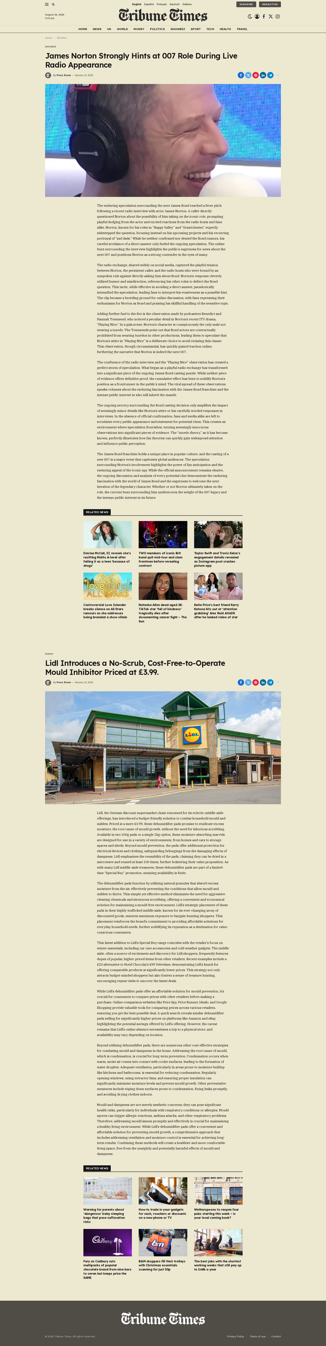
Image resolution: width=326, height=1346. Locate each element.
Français (162, 4)
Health (225, 29)
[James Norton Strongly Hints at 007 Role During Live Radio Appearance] (163, 140)
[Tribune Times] (163, 16)
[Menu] (46, 4)
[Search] (53, 4)
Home (82, 29)
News (97, 29)
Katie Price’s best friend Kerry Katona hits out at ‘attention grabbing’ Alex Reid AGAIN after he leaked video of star (216, 611)
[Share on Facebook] (241, 75)
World (122, 29)
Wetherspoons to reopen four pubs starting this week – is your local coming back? (216, 1214)
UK (109, 29)
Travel (242, 29)
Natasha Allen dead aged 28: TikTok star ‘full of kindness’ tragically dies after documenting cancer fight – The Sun (163, 613)
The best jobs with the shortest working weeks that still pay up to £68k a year (217, 1265)
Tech (210, 29)
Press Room (64, 75)
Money (139, 29)
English (136, 4)
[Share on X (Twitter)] (248, 75)
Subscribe (246, 4)
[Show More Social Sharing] (277, 75)
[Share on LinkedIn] (263, 75)
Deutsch (175, 4)
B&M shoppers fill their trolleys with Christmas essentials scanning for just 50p (162, 1265)
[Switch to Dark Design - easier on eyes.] (250, 16)
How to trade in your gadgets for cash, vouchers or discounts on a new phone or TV (162, 1214)
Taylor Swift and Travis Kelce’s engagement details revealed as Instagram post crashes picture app (217, 559)
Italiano (187, 4)
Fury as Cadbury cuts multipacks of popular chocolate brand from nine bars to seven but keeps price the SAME (107, 1269)
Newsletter (270, 4)
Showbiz (178, 29)
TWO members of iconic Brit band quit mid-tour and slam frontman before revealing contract (160, 559)
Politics (157, 29)
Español (149, 4)
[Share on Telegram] (270, 75)
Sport (196, 29)
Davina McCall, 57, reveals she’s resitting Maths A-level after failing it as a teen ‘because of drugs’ (107, 559)
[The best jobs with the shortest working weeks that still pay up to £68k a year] (218, 1242)
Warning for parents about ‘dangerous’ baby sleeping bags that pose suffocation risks (104, 1216)
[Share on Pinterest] (255, 75)
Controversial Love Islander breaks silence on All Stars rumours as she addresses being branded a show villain (105, 611)
